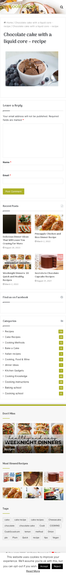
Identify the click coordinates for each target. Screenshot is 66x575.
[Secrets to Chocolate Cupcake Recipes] (49, 262)
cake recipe (20, 519)
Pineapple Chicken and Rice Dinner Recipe (48, 235)
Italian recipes (13, 353)
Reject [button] (57, 566)
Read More (33, 571)
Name (7, 162)
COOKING (55, 525)
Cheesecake (55, 519)
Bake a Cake (12, 348)
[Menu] (4, 8)
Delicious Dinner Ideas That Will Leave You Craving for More (16, 240)
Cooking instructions (17, 381)
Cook (42, 525)
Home (9, 22)
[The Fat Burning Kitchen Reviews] (12, 477)
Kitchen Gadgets (14, 370)
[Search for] (61, 8)
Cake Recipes (12, 337)
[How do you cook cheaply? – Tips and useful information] (33, 492)
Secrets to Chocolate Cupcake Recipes (47, 275)
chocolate (9, 525)
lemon (28, 531)
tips (46, 537)
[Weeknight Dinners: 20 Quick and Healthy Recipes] (17, 262)
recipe (36, 537)
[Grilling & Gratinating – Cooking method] (53, 493)
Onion (51, 531)
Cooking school (14, 393)
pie (6, 537)
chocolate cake (27, 525)
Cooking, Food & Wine (17, 359)
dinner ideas (12, 365)
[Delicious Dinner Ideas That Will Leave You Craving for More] (17, 224)
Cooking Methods (15, 342)
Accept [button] (44, 566)
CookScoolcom (12, 531)
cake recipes (37, 519)
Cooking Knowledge (16, 376)
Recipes (9, 331)
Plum (14, 537)
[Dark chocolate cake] (33, 479)
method (39, 531)
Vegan (56, 537)
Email (7, 175)
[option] (33, 437)
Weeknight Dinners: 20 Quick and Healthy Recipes (16, 276)
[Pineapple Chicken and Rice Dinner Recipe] (49, 223)
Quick (25, 537)
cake (7, 519)
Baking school (13, 387)
